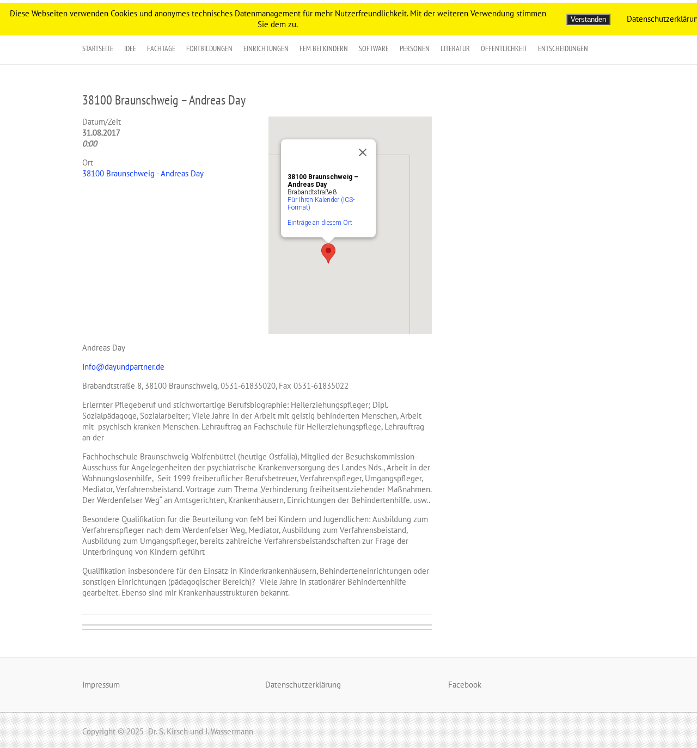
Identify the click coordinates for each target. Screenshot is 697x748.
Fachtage (161, 48)
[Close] (363, 152)
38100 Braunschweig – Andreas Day (164, 99)
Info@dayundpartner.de (123, 366)
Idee (130, 48)
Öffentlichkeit (504, 48)
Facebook (464, 684)
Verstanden (588, 19)
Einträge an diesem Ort (320, 222)
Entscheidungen (563, 48)
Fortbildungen (209, 48)
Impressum (101, 684)
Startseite (97, 48)
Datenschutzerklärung (303, 684)
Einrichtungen (266, 48)
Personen (415, 48)
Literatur (455, 48)
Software (374, 48)
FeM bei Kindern (323, 48)
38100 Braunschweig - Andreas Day (143, 173)
